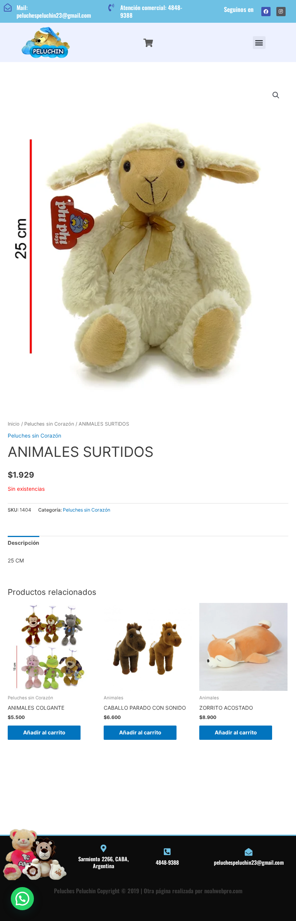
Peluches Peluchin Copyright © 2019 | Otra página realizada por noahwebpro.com (148, 890)
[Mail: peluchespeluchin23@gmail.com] (8, 8)
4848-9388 (167, 862)
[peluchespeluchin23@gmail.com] (248, 852)
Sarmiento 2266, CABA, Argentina (103, 862)
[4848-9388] (167, 852)
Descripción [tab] (23, 543)
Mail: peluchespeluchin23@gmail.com (54, 11)
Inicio (14, 424)
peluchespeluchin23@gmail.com (249, 862)
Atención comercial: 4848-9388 (151, 11)
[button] (259, 42)
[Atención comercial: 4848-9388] (111, 8)
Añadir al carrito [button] (44, 732)
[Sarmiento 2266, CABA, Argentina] (104, 848)
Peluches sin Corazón (49, 424)
